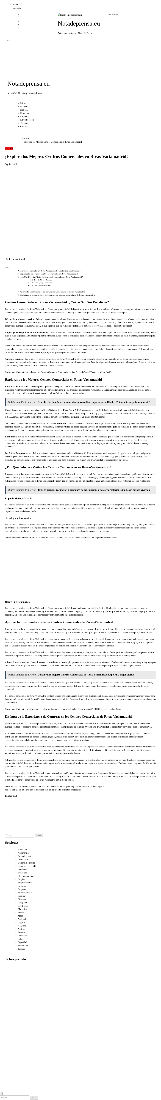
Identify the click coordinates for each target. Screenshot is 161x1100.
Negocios (22, 926)
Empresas (24, 116)
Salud (20, 939)
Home (15, 4)
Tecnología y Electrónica (43, 283)
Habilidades (23, 906)
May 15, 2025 (24, 828)
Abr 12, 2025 (40, 828)
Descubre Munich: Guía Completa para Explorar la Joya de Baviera (41, 815)
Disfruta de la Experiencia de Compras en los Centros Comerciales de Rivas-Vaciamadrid (57, 295)
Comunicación (24, 856)
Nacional (24, 110)
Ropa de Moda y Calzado (43, 280)
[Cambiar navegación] (8, 40)
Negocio (21, 922)
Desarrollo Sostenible (27, 866)
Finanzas (22, 899)
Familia (21, 896)
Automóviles (23, 853)
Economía (24, 113)
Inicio (22, 103)
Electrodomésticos (26, 876)
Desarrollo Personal (26, 863)
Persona (21, 932)
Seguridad (22, 942)
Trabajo (21, 949)
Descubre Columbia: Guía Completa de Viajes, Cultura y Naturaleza (26, 815)
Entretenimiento (25, 892)
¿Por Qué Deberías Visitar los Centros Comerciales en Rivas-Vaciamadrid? (51, 277)
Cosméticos (23, 859)
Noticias (24, 106)
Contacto (17, 8)
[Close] (1, 1093)
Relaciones (22, 936)
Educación (22, 873)
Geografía (22, 902)
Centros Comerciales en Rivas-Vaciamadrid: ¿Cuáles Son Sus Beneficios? (51, 271)
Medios (21, 912)
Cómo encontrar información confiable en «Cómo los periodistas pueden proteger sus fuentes (13, 1048)
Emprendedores (27, 120)
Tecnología (25, 123)
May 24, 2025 (9, 831)
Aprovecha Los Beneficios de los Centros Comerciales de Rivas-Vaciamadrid (52, 292)
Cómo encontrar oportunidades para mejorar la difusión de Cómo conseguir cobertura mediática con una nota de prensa (13, 1015)
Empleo (21, 879)
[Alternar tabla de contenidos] (7, 267)
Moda (20, 916)
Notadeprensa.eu (79, 23)
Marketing (22, 909)
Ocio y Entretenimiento (42, 285)
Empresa (22, 886)
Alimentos (22, 849)
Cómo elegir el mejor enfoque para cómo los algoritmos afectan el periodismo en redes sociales (12, 982)
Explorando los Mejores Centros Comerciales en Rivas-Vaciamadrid (49, 274)
